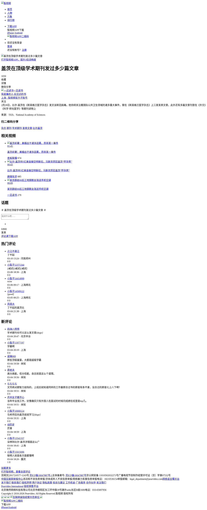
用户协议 (37, 482)
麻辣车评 (12, 176)
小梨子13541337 (15, 438)
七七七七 (12, 383)
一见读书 (12, 195)
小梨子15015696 (15, 452)
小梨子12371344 (15, 265)
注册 (24, 50)
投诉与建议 (59, 482)
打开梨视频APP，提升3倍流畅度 (18, 59)
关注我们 (101, 482)
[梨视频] (6, 3)
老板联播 (12, 158)
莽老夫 (11, 370)
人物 (9, 13)
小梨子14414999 (15, 278)
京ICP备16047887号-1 (41, 475)
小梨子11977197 (15, 342)
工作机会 (70, 482)
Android (18, 33)
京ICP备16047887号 (76, 475)
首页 (9, 9)
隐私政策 (47, 482)
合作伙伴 (91, 482)
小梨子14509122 (15, 291)
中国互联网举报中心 (12, 479)
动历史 (11, 424)
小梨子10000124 (15, 411)
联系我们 (16, 482)
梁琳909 (11, 356)
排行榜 (11, 20)
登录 (9, 46)
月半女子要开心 (15, 397)
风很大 (11, 304)
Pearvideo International (12, 486)
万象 (9, 16)
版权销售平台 (31, 486)
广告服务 (80, 482)
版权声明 (27, 482)
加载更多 (6, 468)
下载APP (12, 26)
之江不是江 (13, 251)
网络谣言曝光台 (170, 479)
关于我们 (6, 482)
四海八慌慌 (13, 329)
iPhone (10, 33)
